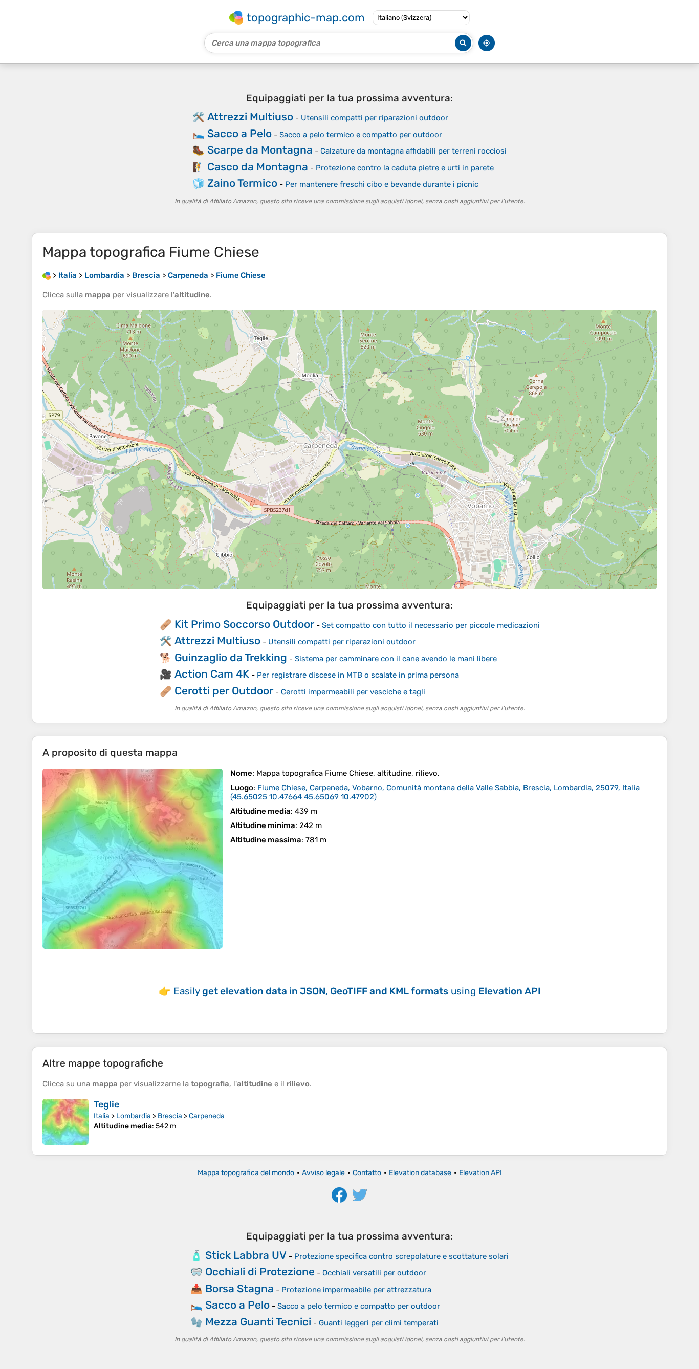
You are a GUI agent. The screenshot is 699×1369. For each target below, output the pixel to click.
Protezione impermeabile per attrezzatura (356, 1289)
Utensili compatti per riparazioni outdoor (374, 117)
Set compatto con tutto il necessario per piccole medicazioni (431, 625)
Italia (102, 1116)
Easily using (357, 991)
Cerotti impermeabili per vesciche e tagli (353, 692)
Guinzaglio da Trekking (230, 657)
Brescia (170, 1116)
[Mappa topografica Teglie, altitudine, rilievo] (65, 1122)
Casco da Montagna (257, 166)
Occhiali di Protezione (260, 1271)
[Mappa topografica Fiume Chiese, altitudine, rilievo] (132, 859)
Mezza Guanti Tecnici (258, 1321)
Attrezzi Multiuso (250, 116)
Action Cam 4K (211, 673)
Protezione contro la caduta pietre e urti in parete (405, 167)
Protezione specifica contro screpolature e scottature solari (401, 1256)
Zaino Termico (242, 183)
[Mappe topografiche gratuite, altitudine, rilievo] (46, 275)
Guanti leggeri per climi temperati (379, 1323)
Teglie (106, 1104)
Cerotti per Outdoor (223, 690)
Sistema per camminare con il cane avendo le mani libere (396, 658)
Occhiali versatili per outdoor (374, 1272)
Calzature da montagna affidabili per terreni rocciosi (413, 151)
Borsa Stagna (239, 1288)
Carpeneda (207, 1116)
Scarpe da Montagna (260, 149)
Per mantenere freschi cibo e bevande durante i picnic (381, 184)
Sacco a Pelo (239, 133)
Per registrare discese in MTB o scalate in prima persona (358, 675)
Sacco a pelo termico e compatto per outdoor (360, 134)
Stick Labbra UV (246, 1255)
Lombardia (133, 1116)
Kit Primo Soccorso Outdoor (244, 624)
